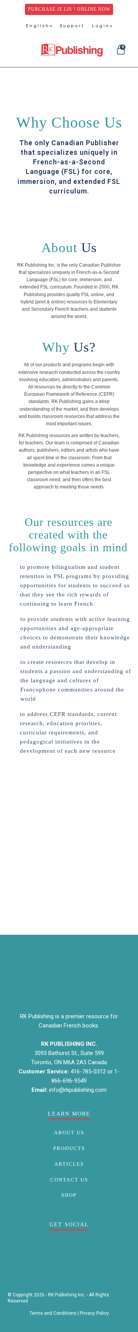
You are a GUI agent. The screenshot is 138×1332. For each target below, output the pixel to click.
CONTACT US (69, 1180)
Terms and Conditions (53, 1313)
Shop (69, 1195)
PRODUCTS (69, 1148)
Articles (69, 1164)
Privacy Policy (94, 1313)
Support (72, 25)
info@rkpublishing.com (78, 1089)
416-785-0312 (89, 1071)
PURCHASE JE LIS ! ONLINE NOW (69, 9)
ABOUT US (69, 1132)
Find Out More (68, 215)
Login (101, 25)
